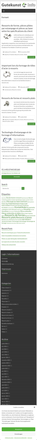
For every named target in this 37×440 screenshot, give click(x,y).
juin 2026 (4, 346)
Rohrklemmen (5, 219)
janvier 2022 (5, 404)
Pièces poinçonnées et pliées (11, 158)
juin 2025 (4, 371)
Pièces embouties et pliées (11, 213)
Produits (11, 54)
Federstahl (23, 204)
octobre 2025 (5, 363)
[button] (34, 407)
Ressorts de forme (15, 215)
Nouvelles (4, 298)
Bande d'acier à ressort (13, 198)
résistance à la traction (15, 219)
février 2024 (5, 393)
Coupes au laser (26, 199)
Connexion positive (6, 199)
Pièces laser (5, 301)
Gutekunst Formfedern (10, 52)
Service (4, 326)
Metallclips (27, 209)
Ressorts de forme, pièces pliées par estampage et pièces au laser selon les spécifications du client (17, 28)
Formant (20, 205)
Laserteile (31, 207)
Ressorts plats (6, 121)
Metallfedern (5, 211)
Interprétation (11, 207)
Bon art (31, 198)
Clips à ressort (5, 287)
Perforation (17, 211)
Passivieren (11, 211)
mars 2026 (4, 354)
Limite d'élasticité (12, 209)
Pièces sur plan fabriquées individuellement (14, 238)
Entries (5, 261)
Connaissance (8, 89)
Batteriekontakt (25, 197)
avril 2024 (4, 390)
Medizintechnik (20, 209)
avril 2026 (4, 352)
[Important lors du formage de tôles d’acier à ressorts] (7, 72)
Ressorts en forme (29, 119)
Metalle (32, 209)
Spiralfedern (26, 219)
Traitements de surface (11, 223)
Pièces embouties (25, 211)
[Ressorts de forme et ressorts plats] (7, 102)
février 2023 (5, 401)
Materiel (4, 296)
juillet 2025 (5, 368)
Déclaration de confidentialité (20, 437)
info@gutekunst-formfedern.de (11, 173)
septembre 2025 (6, 365)
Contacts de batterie (16, 199)
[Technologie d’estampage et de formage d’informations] (7, 139)
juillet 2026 (5, 343)
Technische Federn (7, 221)
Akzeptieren (18, 429)
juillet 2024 (5, 387)
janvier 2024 (5, 396)
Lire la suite (31, 57)
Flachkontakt (14, 205)
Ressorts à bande (6, 309)
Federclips (5, 204)
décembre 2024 (6, 379)
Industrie (6, 54)
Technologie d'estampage (19, 221)
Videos (3, 331)
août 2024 (4, 385)
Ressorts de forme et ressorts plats (18, 98)
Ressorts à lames (19, 54)
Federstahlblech (6, 205)
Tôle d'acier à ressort (20, 223)
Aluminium (4, 197)
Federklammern (14, 204)
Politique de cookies (9, 437)
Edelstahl (23, 202)
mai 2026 (4, 349)
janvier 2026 (5, 357)
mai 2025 (4, 374)
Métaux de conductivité (9, 244)
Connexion (4, 258)
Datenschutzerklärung (8, 264)
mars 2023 (4, 398)
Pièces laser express (27, 213)
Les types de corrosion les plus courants (13, 241)
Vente (25, 54)
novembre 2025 (6, 360)
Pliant (3, 215)
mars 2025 (4, 376)
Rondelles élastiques (7, 323)
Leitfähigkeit (5, 209)
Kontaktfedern (21, 207)
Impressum (29, 437)
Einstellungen (18, 434)
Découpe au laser (13, 201)
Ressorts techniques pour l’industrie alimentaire (16, 232)
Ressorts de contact (7, 315)
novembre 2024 (6, 382)
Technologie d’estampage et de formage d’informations (16, 133)
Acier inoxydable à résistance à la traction (14, 235)
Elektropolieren (30, 201)
